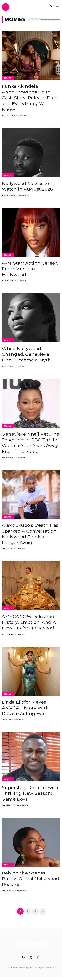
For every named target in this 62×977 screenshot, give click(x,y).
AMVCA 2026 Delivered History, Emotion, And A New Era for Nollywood (29, 622)
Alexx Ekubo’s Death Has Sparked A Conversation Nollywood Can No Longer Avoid (30, 534)
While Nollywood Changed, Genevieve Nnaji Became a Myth (26, 354)
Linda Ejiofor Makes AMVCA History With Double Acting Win (25, 707)
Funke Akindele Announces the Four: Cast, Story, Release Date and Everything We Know (30, 97)
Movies (7, 78)
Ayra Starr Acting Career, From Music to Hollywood (30, 268)
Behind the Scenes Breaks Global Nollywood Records (30, 878)
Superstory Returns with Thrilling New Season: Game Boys (30, 793)
